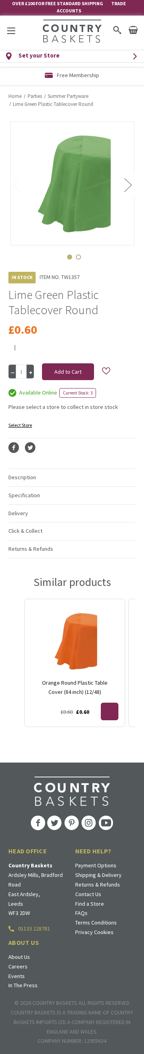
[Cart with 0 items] (133, 30)
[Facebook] (13, 447)
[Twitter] (30, 447)
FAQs (81, 913)
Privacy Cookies (94, 932)
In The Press (23, 985)
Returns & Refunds (97, 884)
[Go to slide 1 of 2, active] (69, 257)
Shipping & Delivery (98, 875)
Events (16, 976)
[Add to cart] (109, 711)
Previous (16, 184)
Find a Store (89, 903)
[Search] (117, 30)
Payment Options (95, 865)
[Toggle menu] (11, 31)
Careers (18, 966)
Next (128, 184)
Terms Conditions (96, 922)
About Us (19, 956)
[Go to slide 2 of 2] (78, 257)
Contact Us (88, 894)
